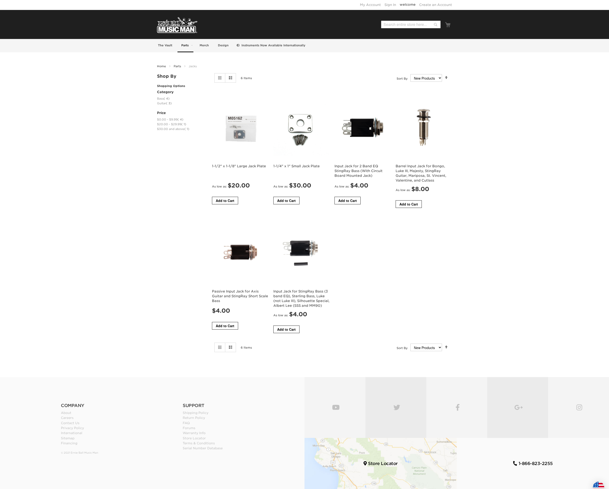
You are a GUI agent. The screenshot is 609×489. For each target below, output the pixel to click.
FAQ (186, 423)
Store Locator (194, 438)
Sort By (402, 78)
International (71, 433)
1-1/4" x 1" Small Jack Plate (296, 166)
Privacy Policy (72, 428)
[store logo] (177, 25)
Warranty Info (194, 433)
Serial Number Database (203, 448)
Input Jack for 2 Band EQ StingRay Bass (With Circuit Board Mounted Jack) (358, 170)
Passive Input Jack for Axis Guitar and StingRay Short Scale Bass (240, 296)
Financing (69, 443)
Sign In (390, 5)
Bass (163, 98)
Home (162, 66)
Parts (178, 66)
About (66, 413)
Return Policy (194, 418)
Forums (189, 428)
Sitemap (67, 438)
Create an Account (435, 5)
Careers (67, 418)
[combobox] (411, 24)
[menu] (304, 45)
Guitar (164, 103)
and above (173, 129)
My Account (370, 5)
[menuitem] (164, 45)
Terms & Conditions (199, 443)
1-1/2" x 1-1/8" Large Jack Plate (239, 166)
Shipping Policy (195, 413)
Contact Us (70, 423)
